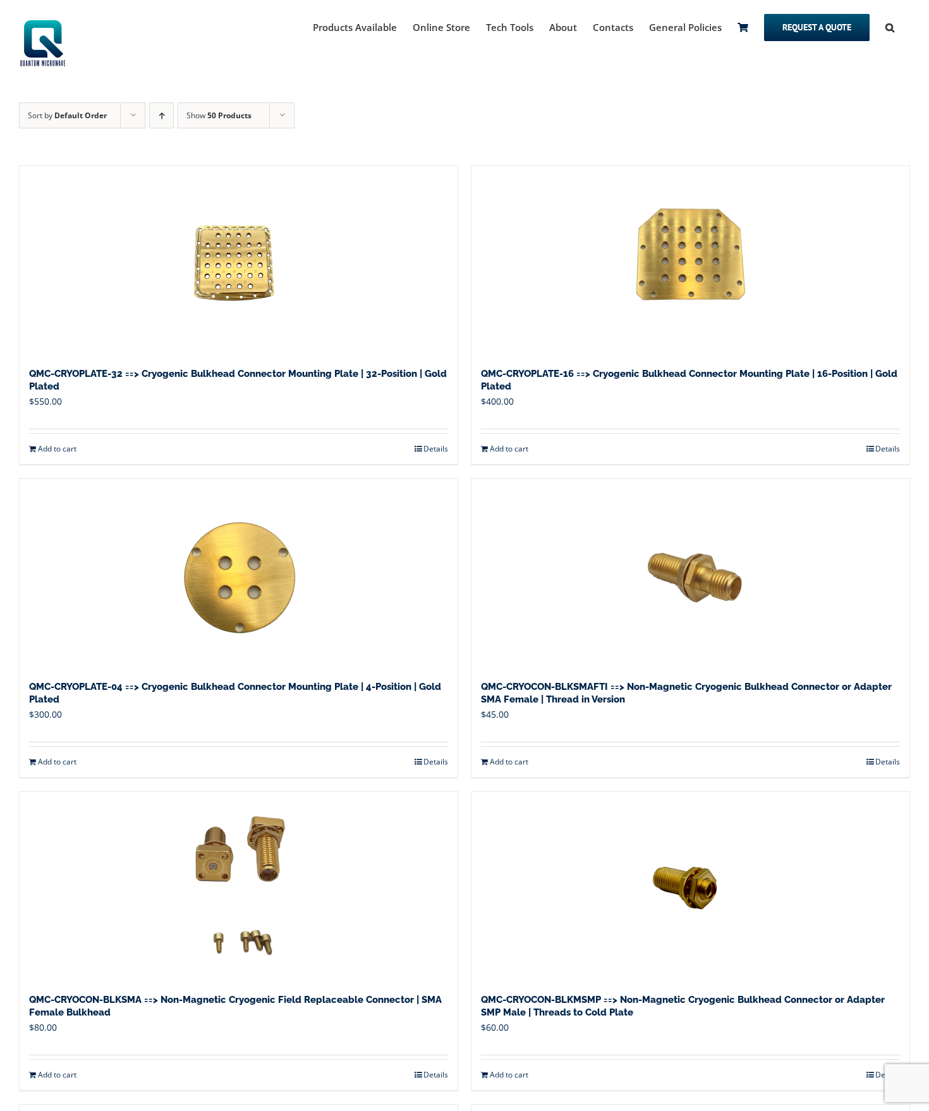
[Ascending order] (161, 115)
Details (435, 448)
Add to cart (57, 448)
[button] (889, 26)
